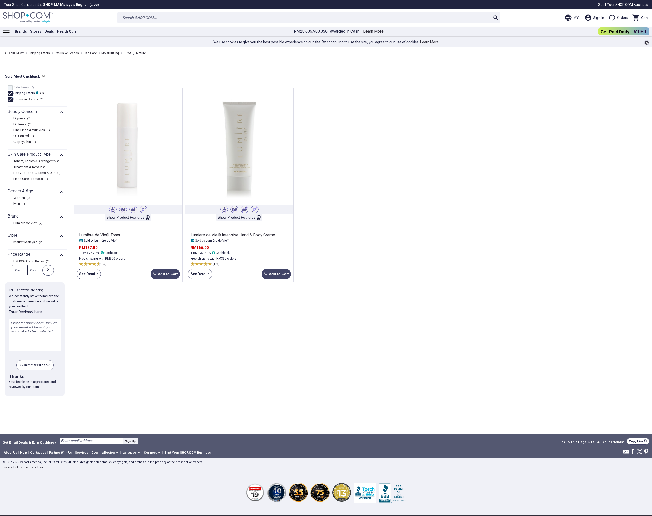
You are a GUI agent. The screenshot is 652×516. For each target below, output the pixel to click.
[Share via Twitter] (639, 452)
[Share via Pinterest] (646, 452)
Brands (21, 31)
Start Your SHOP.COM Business (623, 4)
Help (23, 452)
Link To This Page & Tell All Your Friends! (591, 442)
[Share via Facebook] (633, 452)
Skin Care (91, 53)
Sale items (23, 87)
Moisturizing (110, 53)
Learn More (373, 31)
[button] (106, 453)
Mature (141, 53)
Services (81, 452)
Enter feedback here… (26, 312)
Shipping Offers (40, 53)
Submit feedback (35, 365)
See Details (87, 275)
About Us (10, 452)
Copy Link (638, 441)
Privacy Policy (12, 467)
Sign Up (130, 441)
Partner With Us (60, 452)
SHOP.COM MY (14, 53)
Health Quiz (66, 31)
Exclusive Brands (67, 53)
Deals (49, 31)
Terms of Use (33, 467)
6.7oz (128, 53)
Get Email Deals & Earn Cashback (29, 442)
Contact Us (38, 452)
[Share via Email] (626, 453)
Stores (36, 31)
